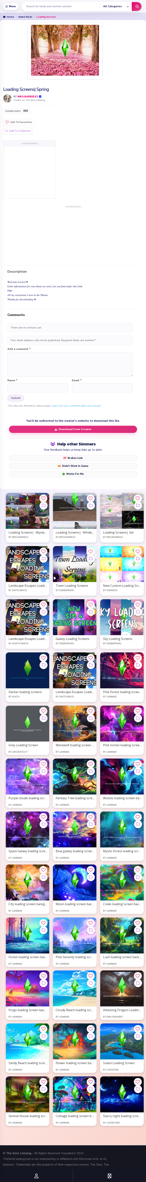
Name (12, 380)
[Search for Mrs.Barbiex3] (7, 98)
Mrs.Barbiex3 (27, 96)
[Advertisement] (29, 172)
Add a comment (19, 349)
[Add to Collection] (44, 506)
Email (77, 380)
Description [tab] (17, 272)
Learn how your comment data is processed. (76, 406)
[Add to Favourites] (43, 498)
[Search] (137, 6)
